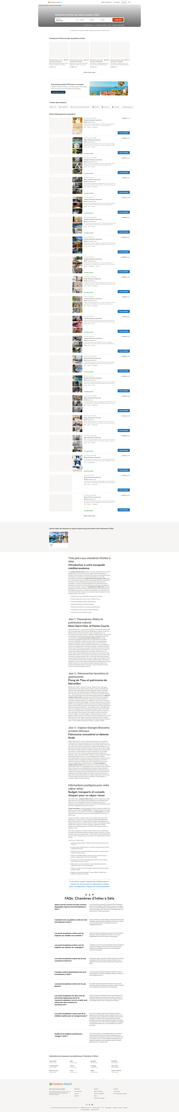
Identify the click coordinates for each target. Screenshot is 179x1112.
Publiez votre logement (106, 2)
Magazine (76, 1095)
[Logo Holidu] (55, 2)
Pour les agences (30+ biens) (120, 1093)
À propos (76, 1093)
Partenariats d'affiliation (99, 1098)
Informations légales (85, 1109)
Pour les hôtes (117, 1091)
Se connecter (117, 2)
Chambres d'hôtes (88, 25)
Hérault (109, 25)
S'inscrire (124, 2)
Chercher (118, 20)
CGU (103, 1107)
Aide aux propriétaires (99, 1093)
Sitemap (125, 1107)
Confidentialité (108, 1107)
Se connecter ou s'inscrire (58, 92)
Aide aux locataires (98, 1091)
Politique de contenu (117, 1107)
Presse (95, 1095)
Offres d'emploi (77, 1091)
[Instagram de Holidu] (86, 1104)
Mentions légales (96, 1107)
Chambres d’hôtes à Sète (118, 25)
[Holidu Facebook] (92, 1104)
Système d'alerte (95, 1109)
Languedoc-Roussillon (101, 25)
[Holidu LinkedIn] (89, 1104)
